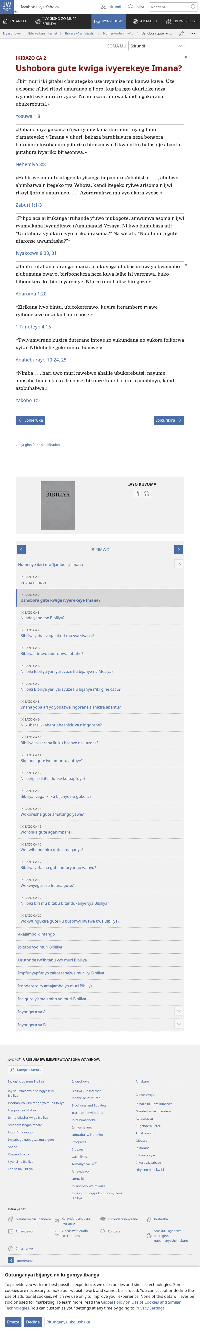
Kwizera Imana (18, 1154)
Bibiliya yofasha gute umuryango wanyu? (58, 865)
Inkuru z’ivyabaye (148, 1162)
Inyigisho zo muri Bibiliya (26, 1081)
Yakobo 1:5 (28, 400)
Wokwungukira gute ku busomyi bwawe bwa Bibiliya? (69, 918)
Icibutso (141, 1140)
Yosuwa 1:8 (28, 116)
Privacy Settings (150, 1308)
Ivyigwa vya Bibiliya (22, 1110)
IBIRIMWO (100, 549)
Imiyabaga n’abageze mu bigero (31, 1139)
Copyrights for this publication (38, 444)
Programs (79, 1142)
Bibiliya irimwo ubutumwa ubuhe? (51, 651)
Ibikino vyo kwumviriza (88, 1186)
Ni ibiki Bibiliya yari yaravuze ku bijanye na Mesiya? (66, 669)
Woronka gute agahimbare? (46, 829)
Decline (33, 1322)
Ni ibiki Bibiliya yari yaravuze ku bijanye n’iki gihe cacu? (70, 686)
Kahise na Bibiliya (20, 1169)
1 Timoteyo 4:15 (33, 326)
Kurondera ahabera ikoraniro (72, 1221)
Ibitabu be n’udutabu (87, 1098)
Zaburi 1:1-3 (29, 205)
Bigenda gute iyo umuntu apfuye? (51, 758)
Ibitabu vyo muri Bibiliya (40, 947)
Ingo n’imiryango (20, 1132)
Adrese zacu (144, 1118)
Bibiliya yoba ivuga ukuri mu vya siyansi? (57, 633)
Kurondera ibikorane (119, 1219)
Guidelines (79, 1156)
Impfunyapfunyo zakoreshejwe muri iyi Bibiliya (61, 973)
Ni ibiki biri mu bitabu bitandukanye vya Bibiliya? (64, 900)
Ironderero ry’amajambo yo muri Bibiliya (55, 986)
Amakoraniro (145, 1133)
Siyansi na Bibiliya (20, 1161)
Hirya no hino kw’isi (150, 1169)
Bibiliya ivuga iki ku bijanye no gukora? (55, 794)
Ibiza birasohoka (84, 1120)
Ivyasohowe (11, 33)
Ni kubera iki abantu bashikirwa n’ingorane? (61, 722)
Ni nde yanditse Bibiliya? (42, 615)
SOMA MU (116, 46)
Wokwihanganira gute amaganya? (51, 847)
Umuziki (78, 1178)
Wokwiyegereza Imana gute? (47, 883)
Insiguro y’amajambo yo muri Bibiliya (52, 999)
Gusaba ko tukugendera (153, 1111)
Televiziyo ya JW (84, 1164)
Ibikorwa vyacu (147, 1155)
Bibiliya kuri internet (42, 33)
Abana (12, 1147)
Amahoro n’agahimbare (25, 1125)
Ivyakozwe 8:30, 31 (36, 253)
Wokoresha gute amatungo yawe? (52, 811)
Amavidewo (80, 1171)
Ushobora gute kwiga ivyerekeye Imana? (60, 597)
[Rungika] (182, 33)
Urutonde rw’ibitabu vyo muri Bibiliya (52, 960)
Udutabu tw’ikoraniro (87, 1134)
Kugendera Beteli (148, 1126)
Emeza (13, 1322)
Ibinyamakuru (82, 1127)
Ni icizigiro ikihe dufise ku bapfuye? (52, 776)
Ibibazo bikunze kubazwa (154, 1104)
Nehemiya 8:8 (31, 164)
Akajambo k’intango (36, 934)
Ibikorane (143, 1148)
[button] (60, 21)
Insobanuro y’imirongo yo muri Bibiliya (36, 1103)
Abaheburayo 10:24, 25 (41, 359)
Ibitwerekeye (145, 1094)
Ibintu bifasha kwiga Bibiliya (28, 1117)
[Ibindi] (192, 33)
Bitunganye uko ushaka (68, 1322)
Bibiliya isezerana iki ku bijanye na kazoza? (59, 740)
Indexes (77, 1149)
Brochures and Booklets (89, 1105)
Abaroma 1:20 (31, 293)
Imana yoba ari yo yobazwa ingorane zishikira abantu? (70, 704)
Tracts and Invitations (87, 1112)
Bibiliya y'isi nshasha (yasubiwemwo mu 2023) (80, 33)
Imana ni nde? (33, 580)
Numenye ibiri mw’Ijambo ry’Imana (118, 33)
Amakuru (142, 1081)
